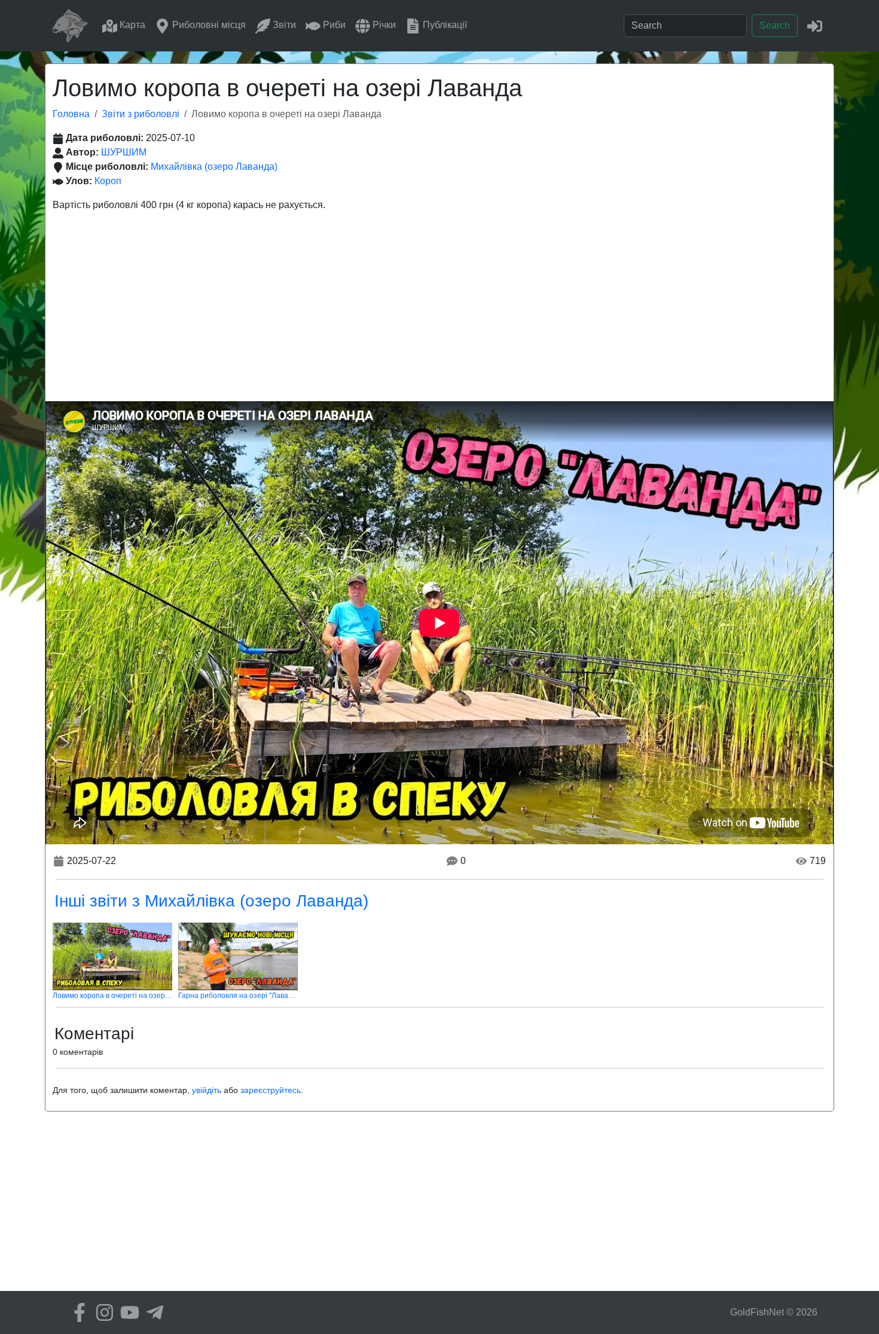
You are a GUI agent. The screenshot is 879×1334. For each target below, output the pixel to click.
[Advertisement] (439, 311)
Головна (71, 114)
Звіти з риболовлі (140, 114)
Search (774, 25)
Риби (333, 25)
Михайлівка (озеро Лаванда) (214, 166)
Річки (383, 25)
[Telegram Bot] (151, 1312)
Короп (107, 181)
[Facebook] (76, 1312)
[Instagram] (101, 1312)
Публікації (443, 25)
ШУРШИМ (123, 152)
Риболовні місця (208, 25)
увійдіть (206, 1090)
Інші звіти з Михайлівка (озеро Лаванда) (211, 901)
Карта (131, 25)
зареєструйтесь (270, 1090)
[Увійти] (814, 25)
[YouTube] (126, 1312)
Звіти (283, 25)
